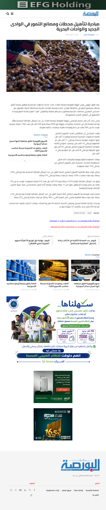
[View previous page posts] (29, 161)
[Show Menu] (12, 14)
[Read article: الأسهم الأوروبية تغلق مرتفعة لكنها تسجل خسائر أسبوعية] (86, 270)
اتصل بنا (95, 494)
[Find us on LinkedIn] (25, 490)
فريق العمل (66, 490)
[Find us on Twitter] (30, 490)
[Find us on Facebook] (34, 490)
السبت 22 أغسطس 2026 (92, 289)
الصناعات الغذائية (79, 212)
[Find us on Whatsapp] (16, 490)
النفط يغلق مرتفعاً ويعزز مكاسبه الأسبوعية (27, 155)
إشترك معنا (78, 490)
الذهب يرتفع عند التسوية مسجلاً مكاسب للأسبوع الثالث (29, 149)
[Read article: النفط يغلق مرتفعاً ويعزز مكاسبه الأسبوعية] (21, 270)
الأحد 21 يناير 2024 (72, 34)
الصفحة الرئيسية (92, 490)
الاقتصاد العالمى (78, 278)
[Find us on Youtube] (20, 490)
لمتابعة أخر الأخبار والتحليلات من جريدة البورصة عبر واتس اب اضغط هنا (75, 220)
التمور (89, 212)
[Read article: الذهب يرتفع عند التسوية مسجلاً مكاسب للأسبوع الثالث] (54, 270)
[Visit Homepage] (90, 13)
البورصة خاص (89, 34)
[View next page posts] (25, 161)
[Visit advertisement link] (53, 5)
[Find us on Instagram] (11, 490)
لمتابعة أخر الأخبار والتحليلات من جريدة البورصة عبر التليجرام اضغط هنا (75, 226)
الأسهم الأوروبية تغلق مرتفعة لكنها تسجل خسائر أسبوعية (28, 142)
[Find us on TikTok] (31, 495)
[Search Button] (7, 14)
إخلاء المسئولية (52, 490)
